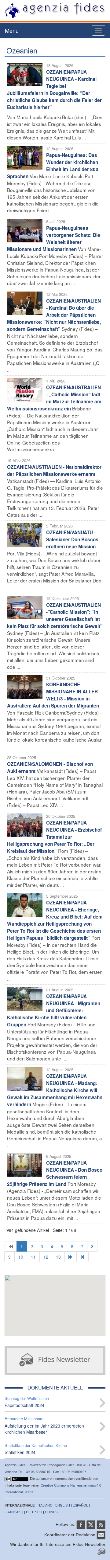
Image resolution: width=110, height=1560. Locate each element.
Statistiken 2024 (20, 1452)
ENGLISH (62, 1505)
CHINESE (52, 1512)
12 (45, 1257)
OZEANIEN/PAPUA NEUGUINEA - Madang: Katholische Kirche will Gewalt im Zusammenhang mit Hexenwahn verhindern (54, 1090)
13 (58, 1257)
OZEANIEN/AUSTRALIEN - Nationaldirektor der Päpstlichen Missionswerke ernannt (54, 470)
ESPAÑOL (80, 1505)
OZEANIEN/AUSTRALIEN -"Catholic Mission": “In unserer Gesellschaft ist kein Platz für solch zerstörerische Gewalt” (55, 615)
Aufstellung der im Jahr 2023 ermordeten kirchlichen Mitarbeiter (44, 1429)
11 (33, 1257)
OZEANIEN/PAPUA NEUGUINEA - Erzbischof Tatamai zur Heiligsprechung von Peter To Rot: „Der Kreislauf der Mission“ (54, 836)
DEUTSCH (34, 1512)
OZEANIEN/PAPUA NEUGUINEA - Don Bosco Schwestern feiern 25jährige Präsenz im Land (54, 1173)
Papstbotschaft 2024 (24, 1405)
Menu (12, 30)
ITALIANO (45, 1505)
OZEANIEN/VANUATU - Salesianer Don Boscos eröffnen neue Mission (72, 539)
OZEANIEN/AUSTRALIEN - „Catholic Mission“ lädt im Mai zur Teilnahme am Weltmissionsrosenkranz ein (54, 398)
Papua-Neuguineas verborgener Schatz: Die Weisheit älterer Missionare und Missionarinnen (53, 239)
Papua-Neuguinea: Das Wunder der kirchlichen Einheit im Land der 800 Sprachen (52, 166)
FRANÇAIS (13, 1512)
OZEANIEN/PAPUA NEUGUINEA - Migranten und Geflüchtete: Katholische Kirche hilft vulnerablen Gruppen (53, 1010)
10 (20, 1257)
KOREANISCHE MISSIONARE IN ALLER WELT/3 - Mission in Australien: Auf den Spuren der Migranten (53, 695)
